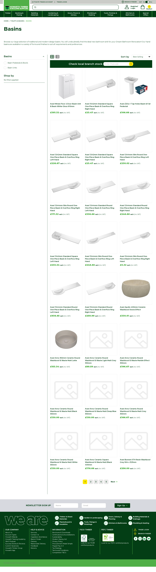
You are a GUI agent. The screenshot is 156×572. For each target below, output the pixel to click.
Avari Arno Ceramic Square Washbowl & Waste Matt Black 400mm (98, 462)
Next (113, 482)
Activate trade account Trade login (49, 2)
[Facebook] (136, 538)
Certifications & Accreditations (63, 535)
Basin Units (12, 68)
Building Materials (34, 14)
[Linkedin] (144, 538)
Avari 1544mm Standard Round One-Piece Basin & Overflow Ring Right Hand (99, 309)
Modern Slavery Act (59, 539)
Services (34, 532)
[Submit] (35, 7)
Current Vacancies (12, 546)
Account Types (10, 535)
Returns (34, 548)
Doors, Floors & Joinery (74, 14)
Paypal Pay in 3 (58, 546)
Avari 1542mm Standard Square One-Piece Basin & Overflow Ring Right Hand (99, 106)
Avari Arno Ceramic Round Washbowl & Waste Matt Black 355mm (63, 411)
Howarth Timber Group (13, 548)
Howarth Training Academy (15, 539)
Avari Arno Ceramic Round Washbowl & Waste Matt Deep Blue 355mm (100, 411)
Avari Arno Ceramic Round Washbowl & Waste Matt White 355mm (63, 462)
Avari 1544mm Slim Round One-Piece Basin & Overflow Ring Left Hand (99, 258)
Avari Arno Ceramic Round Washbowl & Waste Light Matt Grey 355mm (100, 360)
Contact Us (35, 535)
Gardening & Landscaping (53, 14)
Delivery (34, 541)
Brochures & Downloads (61, 532)
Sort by (125, 56)
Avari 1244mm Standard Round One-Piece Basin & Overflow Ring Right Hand (134, 208)
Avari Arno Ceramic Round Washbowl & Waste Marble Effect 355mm (135, 360)
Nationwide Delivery (38, 544)
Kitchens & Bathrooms (130, 14)
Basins (8, 56)
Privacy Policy (57, 541)
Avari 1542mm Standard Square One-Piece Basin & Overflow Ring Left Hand (64, 258)
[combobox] (75, 7)
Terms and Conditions (60, 550)
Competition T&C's (59, 553)
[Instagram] (140, 538)
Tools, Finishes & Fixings (110, 14)
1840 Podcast (10, 541)
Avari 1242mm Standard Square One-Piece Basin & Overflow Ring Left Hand (64, 157)
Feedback (34, 546)
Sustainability (57, 537)
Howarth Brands (11, 537)
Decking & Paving (19, 14)
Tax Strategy (57, 548)
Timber (8, 13)
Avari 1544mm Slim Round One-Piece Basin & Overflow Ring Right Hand (135, 258)
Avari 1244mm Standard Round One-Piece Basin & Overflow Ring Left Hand (99, 208)
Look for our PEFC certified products (115, 543)
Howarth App (10, 550)
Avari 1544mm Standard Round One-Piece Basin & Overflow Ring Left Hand (64, 309)
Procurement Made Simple (62, 544)
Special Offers (146, 14)
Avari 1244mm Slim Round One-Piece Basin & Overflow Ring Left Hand (134, 157)
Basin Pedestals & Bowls (18, 63)
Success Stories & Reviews (15, 544)
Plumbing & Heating (91, 14)
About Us (8, 532)
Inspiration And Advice (39, 537)
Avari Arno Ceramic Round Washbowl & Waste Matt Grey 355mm (133, 411)
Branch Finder (36, 539)
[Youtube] (149, 538)
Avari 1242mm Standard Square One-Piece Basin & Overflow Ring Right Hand (99, 157)
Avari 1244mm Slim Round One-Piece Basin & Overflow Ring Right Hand (65, 208)
